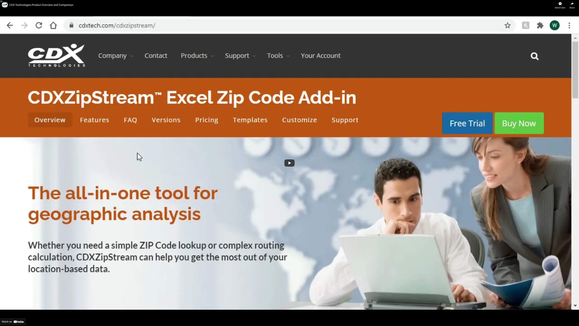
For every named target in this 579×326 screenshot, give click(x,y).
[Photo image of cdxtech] (5, 5)
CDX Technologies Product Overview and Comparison (41, 4)
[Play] (289, 163)
